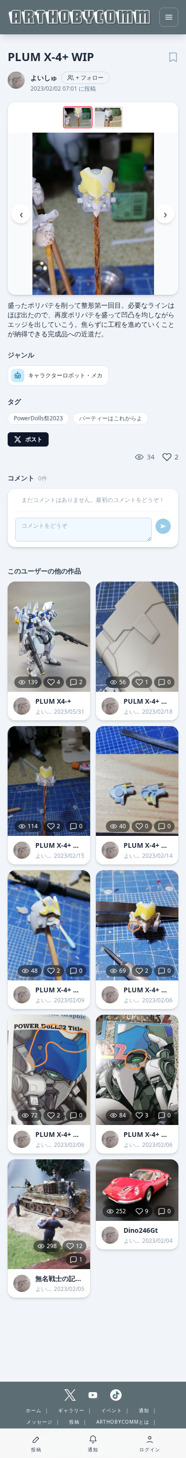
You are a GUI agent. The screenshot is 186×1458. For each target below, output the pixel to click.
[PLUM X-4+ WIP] (49, 781)
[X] (70, 1395)
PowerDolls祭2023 (38, 418)
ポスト (33, 439)
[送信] (163, 526)
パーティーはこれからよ (110, 418)
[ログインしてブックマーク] (172, 56)
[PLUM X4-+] (49, 637)
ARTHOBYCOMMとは (122, 1421)
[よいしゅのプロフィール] (22, 706)
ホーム (33, 1410)
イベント (111, 1410)
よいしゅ (44, 77)
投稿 (74, 1421)
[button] (93, 214)
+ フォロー (89, 77)
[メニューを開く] (168, 17)
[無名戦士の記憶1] (49, 1214)
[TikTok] (116, 1395)
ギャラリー (71, 1410)
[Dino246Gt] (137, 1190)
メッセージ (39, 1421)
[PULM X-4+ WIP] (137, 637)
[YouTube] (93, 1395)
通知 (144, 1410)
